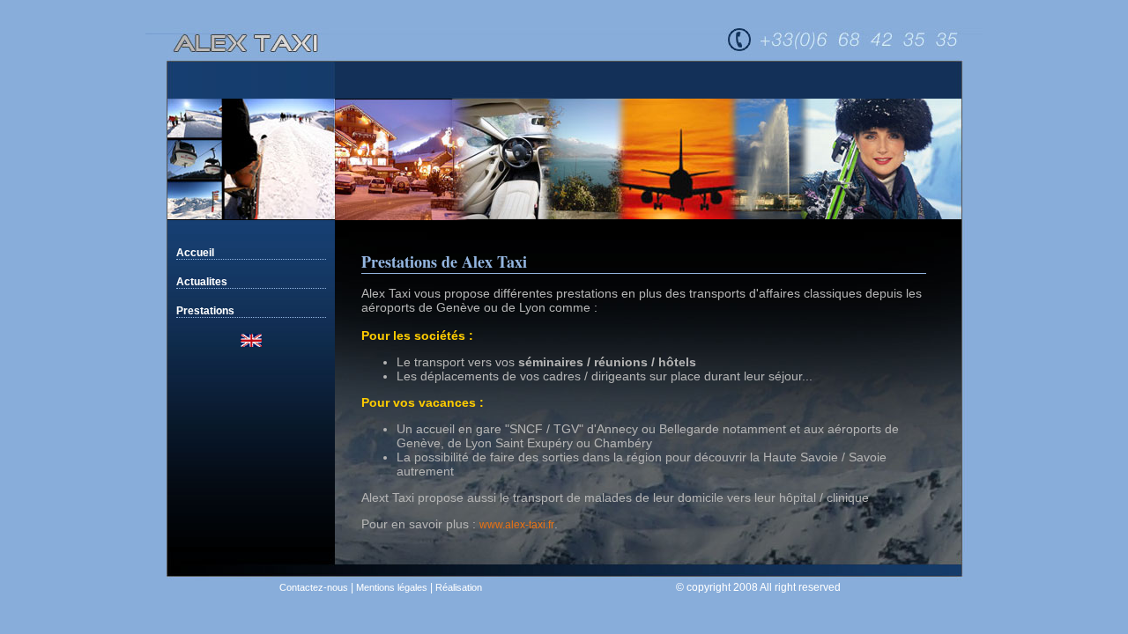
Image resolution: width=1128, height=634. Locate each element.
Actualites (201, 282)
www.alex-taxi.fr (516, 525)
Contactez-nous (313, 587)
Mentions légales (391, 587)
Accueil (195, 253)
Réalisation (458, 587)
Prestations (205, 311)
